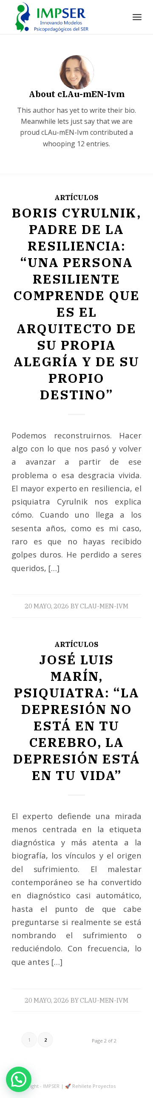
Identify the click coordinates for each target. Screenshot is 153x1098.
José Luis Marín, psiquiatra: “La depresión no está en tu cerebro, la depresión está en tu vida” (76, 717)
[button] (18, 1079)
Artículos (76, 197)
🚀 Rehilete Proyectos (90, 1086)
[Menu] (137, 17)
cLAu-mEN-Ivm (104, 606)
